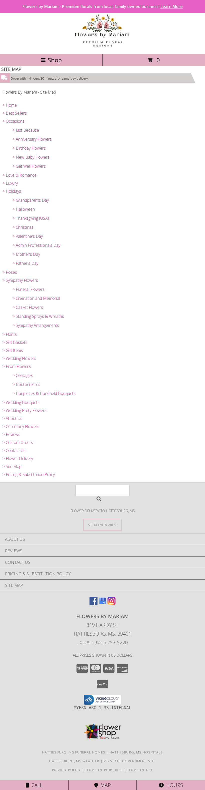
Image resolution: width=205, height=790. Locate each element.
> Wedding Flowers (19, 358)
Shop (55, 60)
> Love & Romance (19, 175)
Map (104, 785)
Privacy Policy (66, 769)
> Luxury (10, 183)
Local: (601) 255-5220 (102, 642)
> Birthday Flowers (29, 148)
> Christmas (23, 227)
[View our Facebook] (94, 603)
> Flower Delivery (17, 458)
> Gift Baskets (14, 342)
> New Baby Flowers (31, 157)
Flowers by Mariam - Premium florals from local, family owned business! (102, 6)
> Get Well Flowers (29, 166)
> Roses (9, 272)
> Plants (9, 334)
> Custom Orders (17, 442)
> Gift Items (12, 350)
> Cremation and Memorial (36, 298)
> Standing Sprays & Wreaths (38, 316)
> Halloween (23, 209)
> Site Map (12, 466)
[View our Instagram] (112, 603)
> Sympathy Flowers (20, 280)
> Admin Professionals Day (36, 245)
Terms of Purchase (104, 769)
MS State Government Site (130, 761)
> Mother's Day (26, 254)
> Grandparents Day (30, 200)
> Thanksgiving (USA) (30, 218)
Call (35, 785)
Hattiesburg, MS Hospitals (136, 752)
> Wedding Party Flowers (24, 410)
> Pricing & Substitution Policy (28, 474)
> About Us (12, 418)
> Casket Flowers (27, 307)
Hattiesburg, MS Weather (74, 761)
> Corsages (22, 375)
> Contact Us (14, 450)
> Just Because (25, 130)
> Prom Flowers (16, 366)
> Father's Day (25, 263)
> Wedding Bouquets (21, 402)
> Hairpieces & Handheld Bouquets (44, 393)
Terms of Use (140, 769)
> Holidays (11, 191)
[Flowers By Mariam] (102, 46)
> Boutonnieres (26, 384)
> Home (9, 105)
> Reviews (11, 434)
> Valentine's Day (27, 236)
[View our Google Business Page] (102, 603)
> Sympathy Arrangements (35, 325)
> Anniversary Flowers (32, 139)
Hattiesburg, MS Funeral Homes (73, 752)
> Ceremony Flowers (20, 426)
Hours (173, 785)
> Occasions (13, 121)
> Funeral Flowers (28, 289)
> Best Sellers (14, 113)
